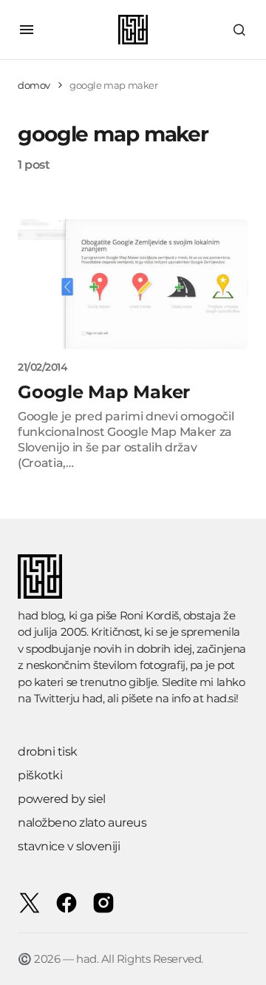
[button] (26, 29)
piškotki (40, 775)
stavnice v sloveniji (69, 846)
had (92, 698)
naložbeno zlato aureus (82, 823)
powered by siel (62, 799)
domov (34, 85)
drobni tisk (48, 751)
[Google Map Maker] (133, 284)
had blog (41, 615)
